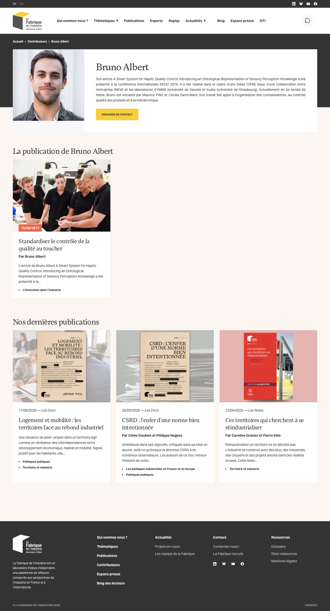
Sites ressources (284, 554)
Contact (219, 537)
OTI (262, 21)
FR (14, 4)
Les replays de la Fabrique (175, 554)
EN (21, 4)
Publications (134, 21)
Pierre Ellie (272, 435)
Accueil (18, 41)
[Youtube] (233, 564)
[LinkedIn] (214, 564)
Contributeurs (37, 41)
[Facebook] (242, 564)
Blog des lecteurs (111, 583)
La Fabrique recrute (228, 554)
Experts (156, 21)
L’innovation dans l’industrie (42, 290)
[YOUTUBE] (308, 4)
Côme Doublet (139, 435)
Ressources (280, 537)
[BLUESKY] (301, 4)
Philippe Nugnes (169, 435)
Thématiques (104, 21)
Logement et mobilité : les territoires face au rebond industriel (61, 423)
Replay (174, 21)
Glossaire (278, 546)
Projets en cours (167, 546)
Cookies (311, 605)
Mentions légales (284, 561)
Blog (221, 21)
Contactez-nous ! (226, 546)
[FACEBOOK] (315, 4)
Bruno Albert (35, 256)
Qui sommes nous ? (112, 537)
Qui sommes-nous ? (72, 21)
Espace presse (242, 21)
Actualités (194, 21)
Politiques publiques (36, 461)
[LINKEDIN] (293, 4)
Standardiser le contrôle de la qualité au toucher (54, 244)
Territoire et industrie (37, 467)
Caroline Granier (245, 435)
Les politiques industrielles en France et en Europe (160, 469)
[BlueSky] (224, 564)
